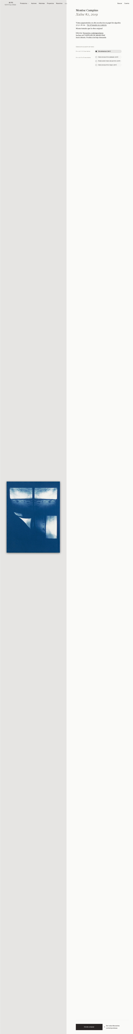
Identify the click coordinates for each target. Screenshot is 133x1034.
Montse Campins (87, 10)
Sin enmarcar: (104, 51)
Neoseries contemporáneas (93, 33)
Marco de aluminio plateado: (108, 57)
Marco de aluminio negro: (107, 65)
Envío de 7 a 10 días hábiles (83, 51)
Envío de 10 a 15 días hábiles (83, 57)
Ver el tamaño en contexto (97, 25)
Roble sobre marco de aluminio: (109, 61)
